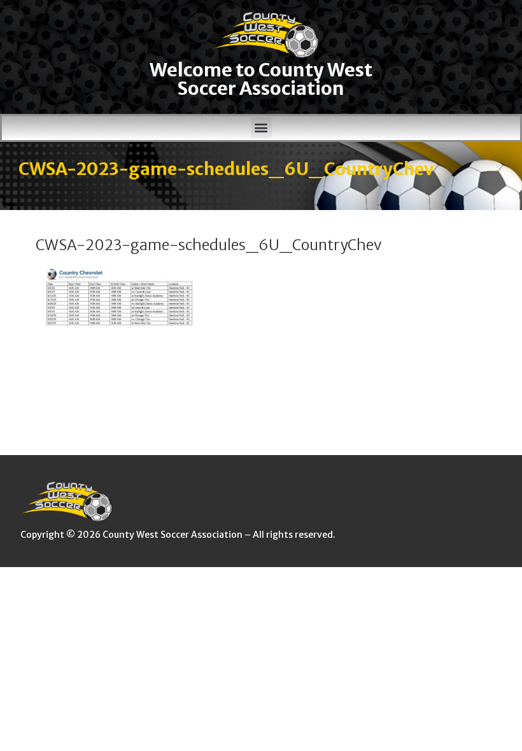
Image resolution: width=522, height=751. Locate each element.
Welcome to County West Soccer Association (261, 79)
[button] (261, 127)
